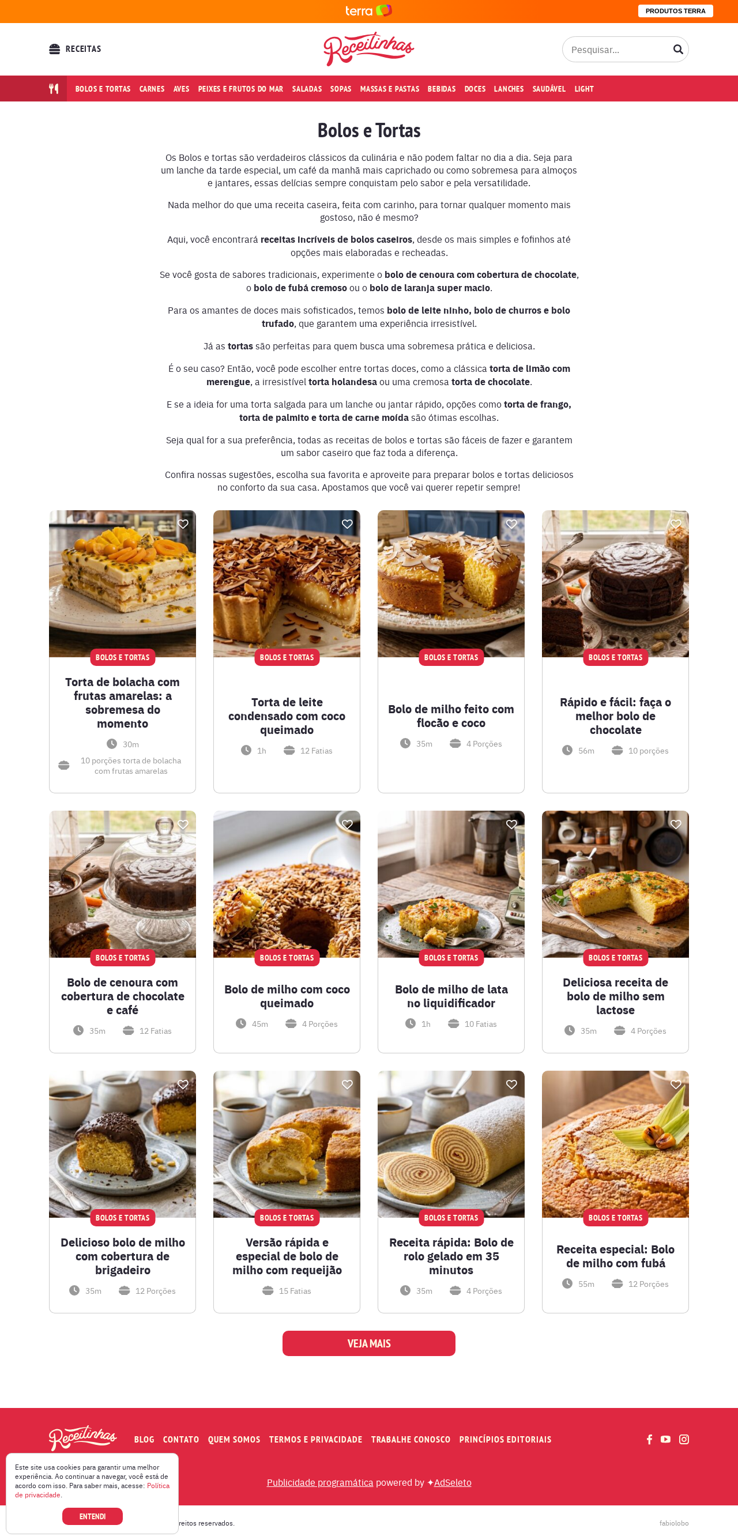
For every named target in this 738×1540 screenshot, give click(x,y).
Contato (181, 1439)
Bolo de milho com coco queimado (287, 996)
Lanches (509, 89)
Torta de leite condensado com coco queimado (286, 715)
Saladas (307, 89)
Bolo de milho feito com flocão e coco (451, 715)
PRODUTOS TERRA (676, 10)
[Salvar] (183, 524)
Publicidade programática (320, 1481)
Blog (144, 1439)
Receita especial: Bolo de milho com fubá (615, 1256)
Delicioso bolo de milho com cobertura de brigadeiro (123, 1256)
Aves (182, 89)
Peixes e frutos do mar (241, 89)
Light (584, 89)
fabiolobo (674, 1522)
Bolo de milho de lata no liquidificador (451, 996)
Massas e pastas (389, 89)
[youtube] (666, 1439)
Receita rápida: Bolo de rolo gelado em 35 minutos (451, 1256)
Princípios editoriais (506, 1439)
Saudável (549, 89)
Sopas (341, 89)
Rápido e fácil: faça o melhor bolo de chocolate (615, 715)
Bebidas (441, 89)
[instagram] (684, 1439)
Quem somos (234, 1439)
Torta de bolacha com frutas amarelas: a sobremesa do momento (122, 702)
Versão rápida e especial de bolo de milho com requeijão (287, 1256)
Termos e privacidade (316, 1439)
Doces (475, 89)
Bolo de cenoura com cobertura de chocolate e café (122, 995)
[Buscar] (678, 49)
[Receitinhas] (369, 49)
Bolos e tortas (103, 89)
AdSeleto (453, 1481)
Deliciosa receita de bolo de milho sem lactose (615, 995)
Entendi (93, 1516)
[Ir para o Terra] (369, 11)
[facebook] (649, 1439)
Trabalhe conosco (411, 1439)
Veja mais (369, 1343)
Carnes (152, 89)
